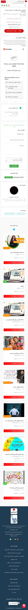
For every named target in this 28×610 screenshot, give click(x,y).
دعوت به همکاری (14, 559)
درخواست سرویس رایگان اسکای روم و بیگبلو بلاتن (14, 572)
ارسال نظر (14, 166)
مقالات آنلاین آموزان (14, 582)
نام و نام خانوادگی (20, 134)
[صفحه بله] (6, 5)
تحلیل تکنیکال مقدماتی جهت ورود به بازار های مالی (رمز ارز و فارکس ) (14, 421)
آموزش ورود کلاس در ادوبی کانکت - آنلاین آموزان (14, 549)
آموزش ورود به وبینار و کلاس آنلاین (14, 553)
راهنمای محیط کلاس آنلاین (14, 566)
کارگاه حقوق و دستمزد (18, 387)
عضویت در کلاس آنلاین (14, 31)
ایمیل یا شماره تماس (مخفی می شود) (17, 140)
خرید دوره (14, 262)
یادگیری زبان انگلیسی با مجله (17, 353)
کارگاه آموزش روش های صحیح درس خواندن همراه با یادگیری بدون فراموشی (14, 320)
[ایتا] (9, 5)
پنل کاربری (3, 1)
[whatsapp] (2, 5)
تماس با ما (14, 592)
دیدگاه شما (22, 145)
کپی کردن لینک (7, 177)
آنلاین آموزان (11, 608)
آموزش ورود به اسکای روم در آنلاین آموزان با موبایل (14, 556)
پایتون (22, 286)
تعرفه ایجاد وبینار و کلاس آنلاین (14, 586)
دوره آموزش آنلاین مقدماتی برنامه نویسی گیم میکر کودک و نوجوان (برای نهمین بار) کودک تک (14, 454)
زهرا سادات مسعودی (14, 197)
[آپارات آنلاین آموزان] (4, 5)
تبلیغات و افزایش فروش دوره (14, 589)
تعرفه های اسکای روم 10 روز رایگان (14, 562)
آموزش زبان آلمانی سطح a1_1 (17, 488)
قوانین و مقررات (14, 569)
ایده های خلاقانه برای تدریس (17, 252)
